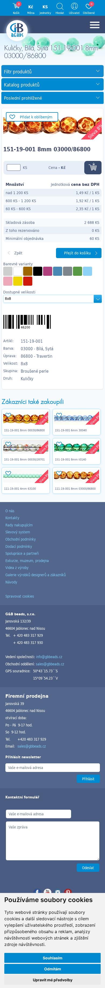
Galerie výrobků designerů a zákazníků (35, 575)
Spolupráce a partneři (22, 553)
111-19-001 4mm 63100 (20, 489)
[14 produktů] (47, 271)
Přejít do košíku (77, 253)
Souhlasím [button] (52, 958)
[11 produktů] (37, 271)
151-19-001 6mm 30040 (71, 430)
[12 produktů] (17, 281)
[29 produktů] (7, 271)
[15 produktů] (27, 271)
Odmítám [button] (52, 969)
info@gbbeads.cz (49, 656)
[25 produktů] (77, 271)
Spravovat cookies (19, 596)
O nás (9, 511)
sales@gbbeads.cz (50, 664)
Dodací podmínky (18, 546)
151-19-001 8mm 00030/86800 (24, 430)
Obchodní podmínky (20, 539)
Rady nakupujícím (19, 525)
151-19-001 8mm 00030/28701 (24, 459)
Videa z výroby (17, 567)
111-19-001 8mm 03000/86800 (75, 489)
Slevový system (17, 532)
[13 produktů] (87, 271)
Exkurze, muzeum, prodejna (27, 560)
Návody (11, 582)
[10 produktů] (7, 281)
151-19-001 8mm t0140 (70, 459)
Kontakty (12, 518)
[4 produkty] (17, 271)
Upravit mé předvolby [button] (52, 980)
